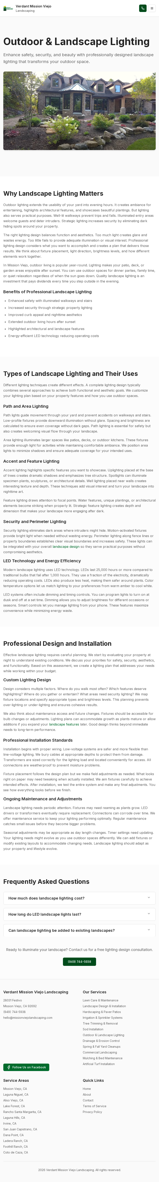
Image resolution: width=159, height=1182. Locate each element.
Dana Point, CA (13, 1135)
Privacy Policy (92, 1112)
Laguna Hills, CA (14, 1117)
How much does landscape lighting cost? (46, 898)
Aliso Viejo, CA (13, 1100)
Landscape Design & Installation (104, 1006)
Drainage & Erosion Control (101, 1041)
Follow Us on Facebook (29, 1067)
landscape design (66, 547)
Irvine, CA (9, 1123)
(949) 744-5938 (79, 961)
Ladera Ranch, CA (15, 1141)
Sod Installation (93, 1029)
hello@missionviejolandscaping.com (27, 1017)
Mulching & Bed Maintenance (103, 1058)
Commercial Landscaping (100, 1052)
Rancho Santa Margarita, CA (22, 1112)
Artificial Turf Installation (99, 1064)
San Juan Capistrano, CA (20, 1129)
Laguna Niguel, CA (15, 1094)
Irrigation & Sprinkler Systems (103, 1017)
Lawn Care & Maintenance (100, 1000)
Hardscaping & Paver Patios (102, 1012)
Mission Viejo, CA (15, 1088)
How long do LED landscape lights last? (44, 914)
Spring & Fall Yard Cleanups (101, 1046)
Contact (88, 1100)
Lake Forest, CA (14, 1106)
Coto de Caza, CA (15, 1152)
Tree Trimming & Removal (100, 1023)
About (87, 1094)
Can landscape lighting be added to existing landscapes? (61, 930)
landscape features (64, 724)
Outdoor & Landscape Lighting (103, 1035)
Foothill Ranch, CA (15, 1146)
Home (87, 1088)
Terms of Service (94, 1106)
